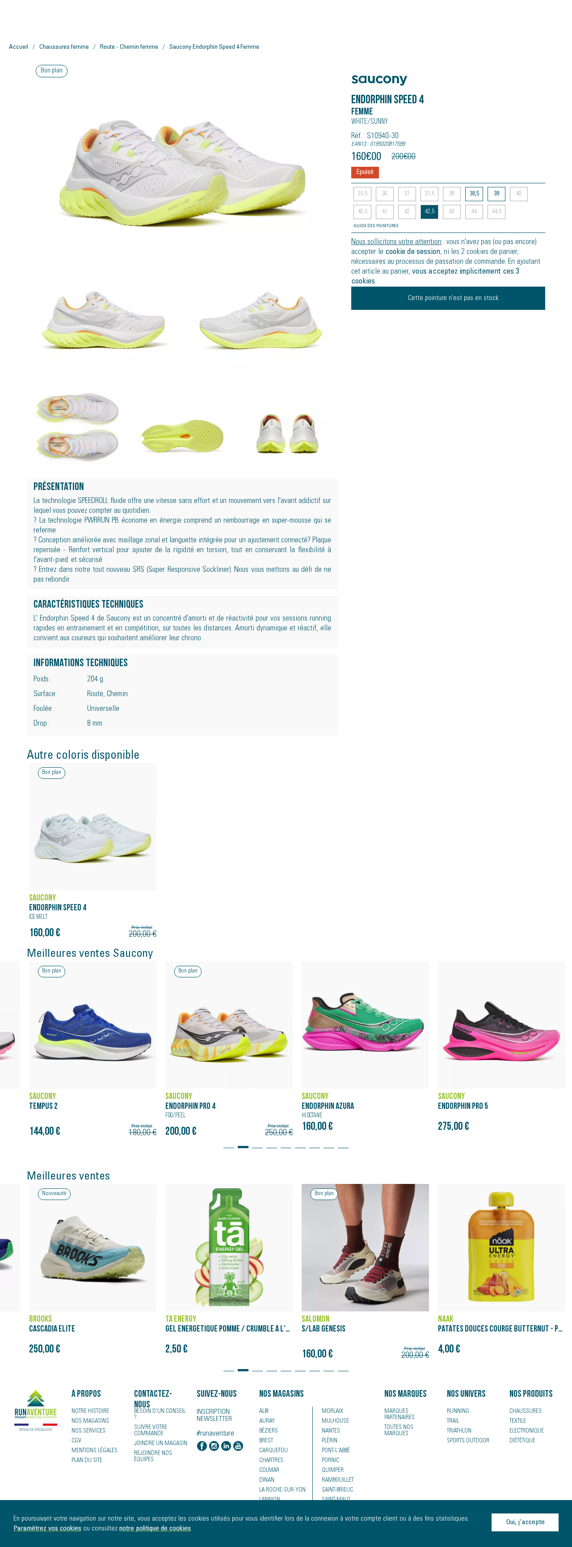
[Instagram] (214, 1447)
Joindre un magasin (160, 1444)
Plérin (329, 1441)
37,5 (429, 194)
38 (451, 194)
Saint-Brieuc (337, 1490)
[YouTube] (238, 1447)
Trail (453, 1421)
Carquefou (273, 1451)
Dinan (266, 1480)
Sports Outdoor (468, 1441)
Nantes (331, 1431)
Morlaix (332, 1411)
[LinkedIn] (226, 1447)
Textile (517, 1421)
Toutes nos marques (398, 1430)
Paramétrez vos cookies (47, 1528)
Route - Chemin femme (129, 47)
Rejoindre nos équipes (153, 1456)
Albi (264, 1411)
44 (474, 212)
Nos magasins (90, 1421)
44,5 (496, 212)
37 (407, 194)
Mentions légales (95, 1451)
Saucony (368, 76)
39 (496, 194)
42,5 (429, 212)
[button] (228, 1142)
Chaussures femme (64, 47)
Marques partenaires (399, 1414)
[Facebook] (202, 1447)
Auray (267, 1421)
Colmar (269, 1470)
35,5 (362, 194)
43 (451, 212)
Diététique (522, 1441)
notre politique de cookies (155, 1528)
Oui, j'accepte (525, 1522)
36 (384, 194)
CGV (76, 1441)
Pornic (330, 1461)
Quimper (333, 1470)
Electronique (526, 1431)
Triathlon (459, 1431)
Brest (266, 1441)
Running (458, 1411)
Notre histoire (90, 1411)
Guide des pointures (376, 226)
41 (384, 212)
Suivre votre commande (150, 1430)
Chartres (271, 1461)
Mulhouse (335, 1421)
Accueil (18, 47)
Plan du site (87, 1461)
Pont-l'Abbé (336, 1451)
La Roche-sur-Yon (282, 1490)
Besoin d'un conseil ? (159, 1414)
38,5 (474, 194)
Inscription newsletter (214, 1415)
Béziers (268, 1431)
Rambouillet (337, 1480)
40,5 (362, 212)
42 (407, 212)
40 (519, 194)
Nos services (88, 1431)
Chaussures (525, 1411)
